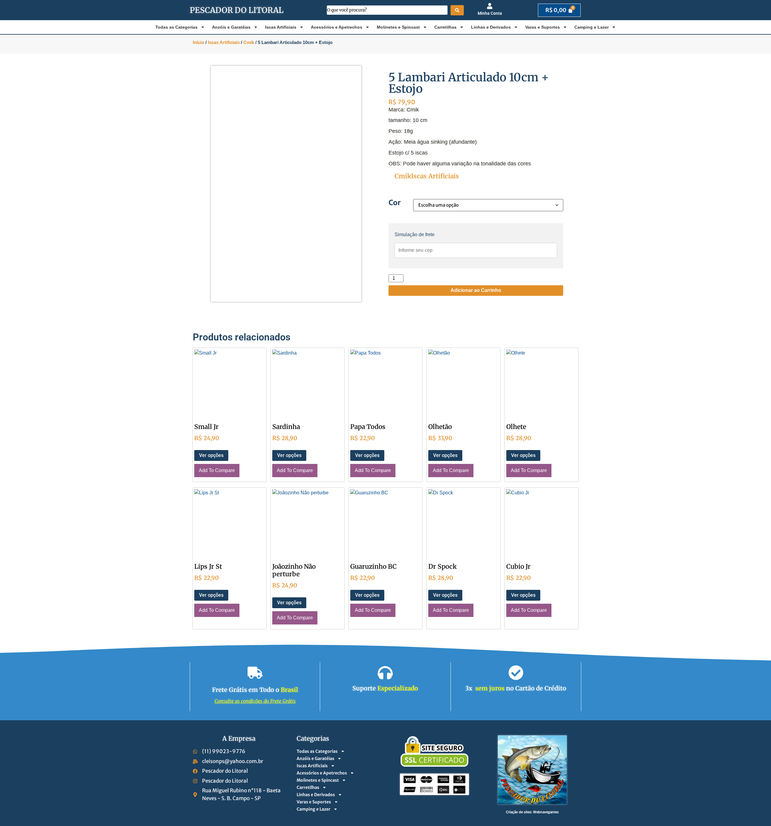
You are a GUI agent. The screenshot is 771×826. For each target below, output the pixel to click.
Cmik (248, 42)
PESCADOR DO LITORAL (236, 10)
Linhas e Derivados (491, 27)
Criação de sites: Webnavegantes (532, 812)
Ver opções (211, 455)
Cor (395, 202)
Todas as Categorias (176, 27)
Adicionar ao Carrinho (476, 290)
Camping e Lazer (591, 27)
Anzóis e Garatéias (231, 27)
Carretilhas (445, 27)
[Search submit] (457, 10)
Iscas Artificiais (280, 27)
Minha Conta (490, 13)
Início (198, 42)
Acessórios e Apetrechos (336, 27)
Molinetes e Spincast (398, 27)
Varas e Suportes (542, 27)
